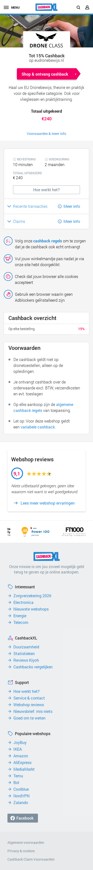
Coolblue (21, 789)
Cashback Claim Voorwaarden (31, 859)
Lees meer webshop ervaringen (48, 503)
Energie (19, 616)
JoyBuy (20, 742)
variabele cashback (38, 426)
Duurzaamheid (26, 647)
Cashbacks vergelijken (33, 667)
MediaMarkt (24, 769)
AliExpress (22, 762)
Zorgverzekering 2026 (32, 596)
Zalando (20, 802)
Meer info (71, 206)
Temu (18, 776)
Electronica (23, 602)
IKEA (17, 749)
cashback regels (47, 240)
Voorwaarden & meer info (46, 133)
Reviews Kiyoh (26, 660)
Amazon (20, 756)
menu (15, 7)
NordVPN (21, 796)
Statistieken (24, 653)
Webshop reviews (28, 704)
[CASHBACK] (46, 7)
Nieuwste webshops (31, 609)
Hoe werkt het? (26, 691)
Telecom (20, 622)
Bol (16, 782)
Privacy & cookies (21, 851)
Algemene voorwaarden (25, 842)
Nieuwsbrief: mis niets (32, 711)
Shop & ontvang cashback (45, 74)
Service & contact (29, 698)
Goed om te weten (29, 718)
